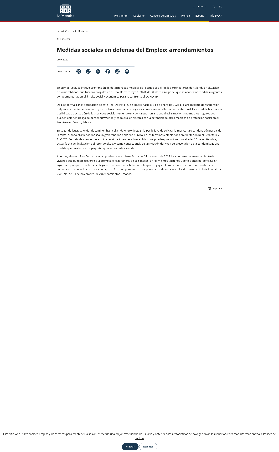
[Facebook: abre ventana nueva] (105, 71)
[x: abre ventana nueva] (76, 71)
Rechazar (148, 446)
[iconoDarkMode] (220, 7)
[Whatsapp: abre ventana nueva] (86, 71)
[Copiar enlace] (127, 71)
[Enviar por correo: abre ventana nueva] (115, 71)
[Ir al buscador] (213, 7)
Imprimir (217, 188)
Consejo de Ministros (76, 31)
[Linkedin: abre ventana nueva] (95, 71)
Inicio (60, 31)
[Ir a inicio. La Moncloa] (65, 13)
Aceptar (130, 446)
